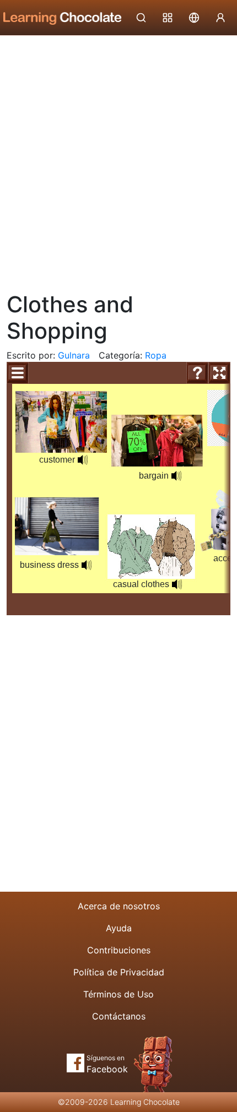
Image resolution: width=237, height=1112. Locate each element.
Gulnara (74, 355)
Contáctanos (119, 1016)
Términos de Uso (118, 994)
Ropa (155, 355)
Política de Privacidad (118, 972)
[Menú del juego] (18, 373)
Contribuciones (118, 950)
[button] (86, 565)
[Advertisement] (118, 159)
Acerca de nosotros (119, 906)
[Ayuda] (197, 373)
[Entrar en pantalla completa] (219, 373)
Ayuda (119, 928)
